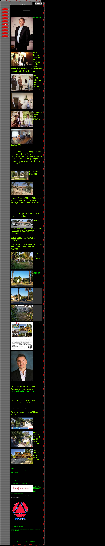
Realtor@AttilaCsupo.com (22, 391)
